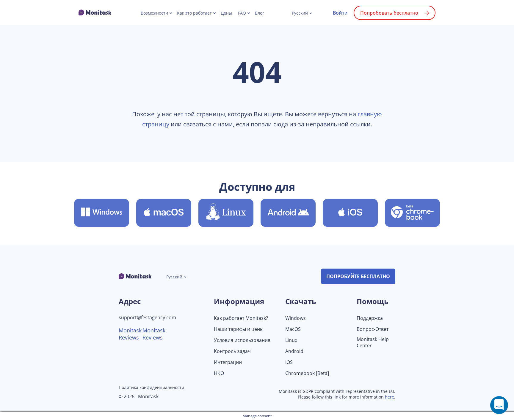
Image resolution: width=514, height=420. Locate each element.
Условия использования (242, 340)
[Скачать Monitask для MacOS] (163, 213)
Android (294, 351)
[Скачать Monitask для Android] (288, 213)
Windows (295, 318)
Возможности (154, 13)
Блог (259, 13)
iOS (289, 362)
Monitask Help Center (373, 342)
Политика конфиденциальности (151, 387)
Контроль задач (232, 351)
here (389, 397)
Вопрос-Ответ (372, 329)
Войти (340, 13)
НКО (219, 373)
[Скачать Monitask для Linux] (225, 213)
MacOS (293, 329)
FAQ (242, 13)
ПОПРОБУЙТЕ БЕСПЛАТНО (358, 276)
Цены (226, 13)
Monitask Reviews (130, 334)
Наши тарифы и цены (239, 329)
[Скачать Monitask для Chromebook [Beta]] (412, 213)
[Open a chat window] (499, 405)
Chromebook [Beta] (307, 373)
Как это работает (194, 13)
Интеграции (228, 362)
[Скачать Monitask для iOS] (350, 213)
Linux (291, 340)
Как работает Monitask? (241, 318)
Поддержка (370, 318)
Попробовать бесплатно (389, 13)
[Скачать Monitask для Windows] (101, 213)
